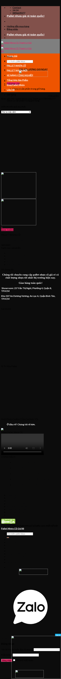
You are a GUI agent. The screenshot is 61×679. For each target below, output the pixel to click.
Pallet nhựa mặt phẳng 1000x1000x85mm (21, 240)
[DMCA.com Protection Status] (8, 523)
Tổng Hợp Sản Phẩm (17, 80)
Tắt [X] (58, 635)
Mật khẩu (6, 654)
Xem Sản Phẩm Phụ (16, 264)
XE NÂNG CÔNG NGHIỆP (20, 75)
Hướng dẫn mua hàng (18, 26)
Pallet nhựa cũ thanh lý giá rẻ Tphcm (30, 95)
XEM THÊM (7, 229)
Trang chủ (12, 55)
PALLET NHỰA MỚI (17, 70)
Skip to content (8, 2)
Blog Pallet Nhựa (16, 84)
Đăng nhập (6, 660)
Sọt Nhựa (11, 258)
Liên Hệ (11, 89)
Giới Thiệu (12, 60)
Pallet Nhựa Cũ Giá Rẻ (12, 528)
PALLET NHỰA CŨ (16, 65)
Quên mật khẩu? (9, 665)
